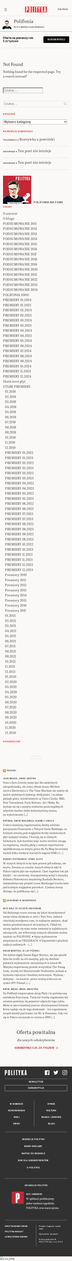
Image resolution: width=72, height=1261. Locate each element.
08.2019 (10, 427)
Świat (16, 1123)
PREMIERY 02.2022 (19, 462)
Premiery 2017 (15, 610)
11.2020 (10, 727)
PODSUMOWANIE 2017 (20, 254)
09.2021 (10, 656)
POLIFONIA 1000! (16, 294)
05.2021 (10, 635)
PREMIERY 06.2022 (19, 503)
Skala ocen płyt (14, 381)
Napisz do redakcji (33, 1153)
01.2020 (10, 676)
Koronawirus (16, 1110)
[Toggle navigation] (5, 9)
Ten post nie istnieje (34, 150)
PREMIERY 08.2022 (19, 523)
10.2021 (10, 661)
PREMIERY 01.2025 (17, 305)
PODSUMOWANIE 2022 (20, 279)
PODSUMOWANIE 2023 (20, 284)
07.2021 (10, 646)
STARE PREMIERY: (17, 386)
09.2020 (11, 717)
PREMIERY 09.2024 (17, 361)
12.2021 (10, 671)
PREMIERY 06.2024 (17, 345)
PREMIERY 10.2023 (19, 549)
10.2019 (10, 437)
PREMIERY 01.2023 (19, 457)
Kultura (51, 1110)
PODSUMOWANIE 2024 (20, 289)
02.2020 (11, 681)
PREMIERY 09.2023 (19, 539)
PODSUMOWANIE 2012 (20, 228)
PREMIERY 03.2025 (17, 325)
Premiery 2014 (16, 595)
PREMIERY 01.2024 (17, 299)
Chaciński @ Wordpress (21, 900)
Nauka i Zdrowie (51, 1117)
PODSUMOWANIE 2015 (20, 244)
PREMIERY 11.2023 (19, 559)
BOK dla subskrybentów (33, 1160)
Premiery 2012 (16, 585)
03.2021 (10, 625)
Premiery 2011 (15, 580)
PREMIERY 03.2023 (19, 478)
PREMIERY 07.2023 (19, 518)
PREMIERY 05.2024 (17, 340)
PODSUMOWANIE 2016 (20, 249)
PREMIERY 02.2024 (17, 310)
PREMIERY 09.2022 (19, 534)
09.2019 (10, 432)
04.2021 (10, 631)
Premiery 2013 (16, 590)
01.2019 (10, 391)
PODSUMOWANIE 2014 (20, 238)
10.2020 (10, 722)
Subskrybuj (56, 39)
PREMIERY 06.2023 (19, 508)
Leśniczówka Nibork (16, 1237)
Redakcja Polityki (33, 1139)
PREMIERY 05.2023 (19, 498)
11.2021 (10, 666)
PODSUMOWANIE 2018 (20, 259)
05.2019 (10, 411)
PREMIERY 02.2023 (19, 468)
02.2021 (10, 620)
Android (37, 1194)
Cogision (50, 1226)
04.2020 (11, 692)
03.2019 (10, 401)
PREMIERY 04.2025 (17, 335)
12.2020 (10, 732)
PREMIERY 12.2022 (19, 564)
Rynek (51, 1104)
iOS (28, 1194)
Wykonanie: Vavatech (48, 1234)
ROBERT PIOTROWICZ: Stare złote (23, 859)
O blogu (8, 218)
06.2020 (11, 702)
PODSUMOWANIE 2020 (20, 269)
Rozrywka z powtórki (37, 139)
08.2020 (11, 712)
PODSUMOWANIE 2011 (20, 223)
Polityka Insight (14, 1231)
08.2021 (10, 651)
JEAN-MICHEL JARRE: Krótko (19, 778)
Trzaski (11, 770)
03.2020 (11, 686)
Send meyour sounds (35, 757)
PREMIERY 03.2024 (17, 320)
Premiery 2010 (16, 574)
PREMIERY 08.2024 (17, 356)
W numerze (16, 1104)
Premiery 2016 (16, 605)
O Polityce (33, 1167)
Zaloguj (63, 9)
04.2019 (10, 406)
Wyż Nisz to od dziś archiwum (22, 908)
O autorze (10, 213)
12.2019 (10, 447)
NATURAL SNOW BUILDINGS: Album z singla (28, 821)
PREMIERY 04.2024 (17, 330)
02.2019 (10, 396)
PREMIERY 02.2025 (17, 315)
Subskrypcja (36, 1088)
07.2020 (10, 707)
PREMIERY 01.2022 (19, 452)
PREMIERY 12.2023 (19, 569)
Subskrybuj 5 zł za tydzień (34, 1048)
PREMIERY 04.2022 (19, 483)
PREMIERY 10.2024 (17, 366)
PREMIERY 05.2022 (19, 493)
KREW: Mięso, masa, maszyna (20, 989)
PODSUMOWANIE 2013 (20, 233)
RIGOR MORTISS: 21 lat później (21, 951)
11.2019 (10, 442)
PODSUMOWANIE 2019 (20, 264)
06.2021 (10, 641)
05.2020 (11, 697)
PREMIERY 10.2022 (19, 544)
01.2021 (10, 615)
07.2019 (10, 422)
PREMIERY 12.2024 (17, 376)
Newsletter (36, 1082)
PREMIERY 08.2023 (19, 529)
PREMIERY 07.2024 (17, 350)
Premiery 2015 (16, 600)
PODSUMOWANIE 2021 (20, 274)
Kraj (16, 1117)
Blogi (51, 1123)
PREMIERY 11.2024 (17, 371)
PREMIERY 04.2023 (19, 488)
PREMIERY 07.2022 (19, 513)
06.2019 (10, 417)
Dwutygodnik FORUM (16, 1226)
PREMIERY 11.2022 (19, 554)
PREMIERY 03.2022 (19, 473)
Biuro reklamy (33, 1146)
